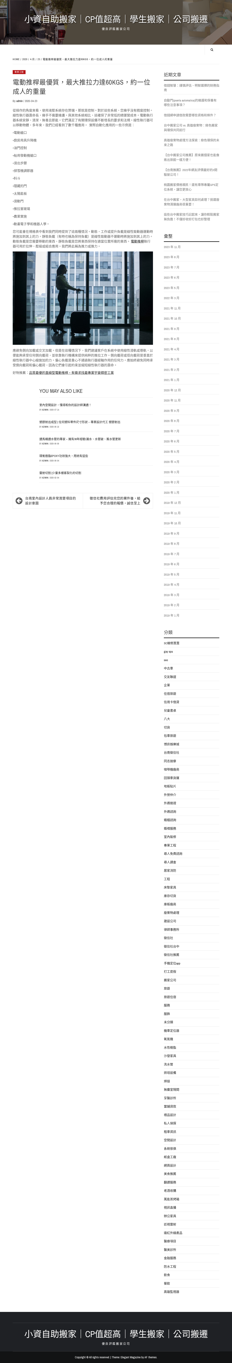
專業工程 (19, 72)
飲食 (167, 1275)
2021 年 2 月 (171, 370)
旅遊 (167, 988)
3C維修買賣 (171, 643)
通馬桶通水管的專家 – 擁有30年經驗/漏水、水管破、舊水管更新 (80, 439)
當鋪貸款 (170, 1106)
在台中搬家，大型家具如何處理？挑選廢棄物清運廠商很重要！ (191, 201)
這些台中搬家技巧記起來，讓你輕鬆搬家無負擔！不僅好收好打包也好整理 (191, 216)
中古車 (168, 668)
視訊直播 (170, 1207)
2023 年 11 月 (172, 247)
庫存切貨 (170, 896)
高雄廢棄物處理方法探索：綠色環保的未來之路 (191, 142)
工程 (167, 879)
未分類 (168, 1022)
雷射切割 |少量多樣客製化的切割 (60, 473)
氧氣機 (168, 1039)
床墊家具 (170, 887)
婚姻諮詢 (170, 820)
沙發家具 (170, 1056)
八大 (167, 719)
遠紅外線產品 (173, 1233)
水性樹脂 (170, 1047)
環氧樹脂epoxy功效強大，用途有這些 (63, 456)
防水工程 (170, 1266)
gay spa (168, 651)
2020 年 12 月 (172, 390)
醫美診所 (170, 1250)
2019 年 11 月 (172, 513)
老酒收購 (170, 1191)
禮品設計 (170, 1115)
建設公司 (170, 921)
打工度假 (170, 971)
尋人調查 (170, 862)
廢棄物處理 (171, 913)
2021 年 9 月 (171, 329)
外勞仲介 (170, 795)
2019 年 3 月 (171, 595)
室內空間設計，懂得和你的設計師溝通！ (65, 405)
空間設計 (170, 1140)
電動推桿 (137, 241)
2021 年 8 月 (171, 339)
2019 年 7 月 (171, 554)
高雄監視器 (171, 1292)
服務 (167, 1005)
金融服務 (170, 1258)
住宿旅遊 (170, 694)
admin (19, 101)
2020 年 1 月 (171, 492)
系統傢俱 (170, 1148)
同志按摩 (170, 761)
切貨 (167, 727)
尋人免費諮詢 (173, 854)
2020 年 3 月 (171, 472)
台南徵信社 (171, 752)
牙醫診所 (170, 1098)
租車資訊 (170, 1132)
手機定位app (172, 963)
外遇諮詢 (170, 812)
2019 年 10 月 (172, 523)
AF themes (150, 1357)
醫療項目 (170, 1241)
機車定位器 (171, 1031)
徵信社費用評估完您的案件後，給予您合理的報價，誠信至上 (115, 500)
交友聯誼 (170, 677)
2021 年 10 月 (172, 318)
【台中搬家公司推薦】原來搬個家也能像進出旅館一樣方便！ (191, 157)
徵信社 (168, 938)
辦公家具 (170, 1216)
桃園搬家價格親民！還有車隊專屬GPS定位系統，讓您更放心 (191, 187)
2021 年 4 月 (171, 349)
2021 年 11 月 (172, 308)
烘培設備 (170, 1073)
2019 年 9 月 (171, 533)
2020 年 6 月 (171, 441)
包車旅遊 (170, 736)
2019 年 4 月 (171, 584)
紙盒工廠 (170, 1157)
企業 (167, 685)
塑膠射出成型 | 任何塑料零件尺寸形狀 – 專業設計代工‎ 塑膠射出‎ (79, 422)
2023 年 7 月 (171, 267)
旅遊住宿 (170, 997)
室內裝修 (170, 837)
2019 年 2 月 (171, 605)
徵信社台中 (171, 946)
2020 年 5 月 (171, 452)
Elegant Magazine (131, 1357)
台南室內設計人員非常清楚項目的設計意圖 (50, 500)
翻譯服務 (170, 1182)
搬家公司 (170, 980)
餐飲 (167, 1283)
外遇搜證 (170, 803)
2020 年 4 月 (171, 462)
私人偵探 (170, 1123)
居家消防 (170, 870)
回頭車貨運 (171, 778)
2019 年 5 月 (171, 574)
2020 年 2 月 (171, 482)
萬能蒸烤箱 (171, 1199)
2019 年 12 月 (172, 503)
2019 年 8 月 (171, 544)
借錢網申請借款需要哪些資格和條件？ (190, 115)
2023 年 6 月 (171, 277)
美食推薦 (170, 1174)
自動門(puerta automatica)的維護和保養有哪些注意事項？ (190, 102)
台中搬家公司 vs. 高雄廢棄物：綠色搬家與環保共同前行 (191, 127)
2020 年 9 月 (171, 411)
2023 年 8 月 (171, 257)
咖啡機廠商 (171, 769)
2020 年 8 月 (171, 421)
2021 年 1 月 (171, 380)
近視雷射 (170, 1224)
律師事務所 (171, 929)
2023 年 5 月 (171, 288)
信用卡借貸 (171, 702)
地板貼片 (170, 786)
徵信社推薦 (171, 955)
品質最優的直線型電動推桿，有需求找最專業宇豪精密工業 (71, 373)
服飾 (167, 1014)
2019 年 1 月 (171, 615)
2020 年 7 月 (171, 431)
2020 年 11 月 (172, 400)
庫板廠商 (170, 904)
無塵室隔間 (171, 1089)
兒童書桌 (170, 710)
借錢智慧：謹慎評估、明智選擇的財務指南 (191, 87)
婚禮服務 (170, 828)
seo (166, 660)
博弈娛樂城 (171, 744)
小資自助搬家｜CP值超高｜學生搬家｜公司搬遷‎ (116, 19)
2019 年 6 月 (171, 564)
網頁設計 (170, 1165)
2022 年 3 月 (171, 298)
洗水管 (168, 1064)
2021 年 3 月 (171, 359)
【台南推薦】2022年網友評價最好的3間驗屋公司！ (190, 172)
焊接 (167, 1081)
